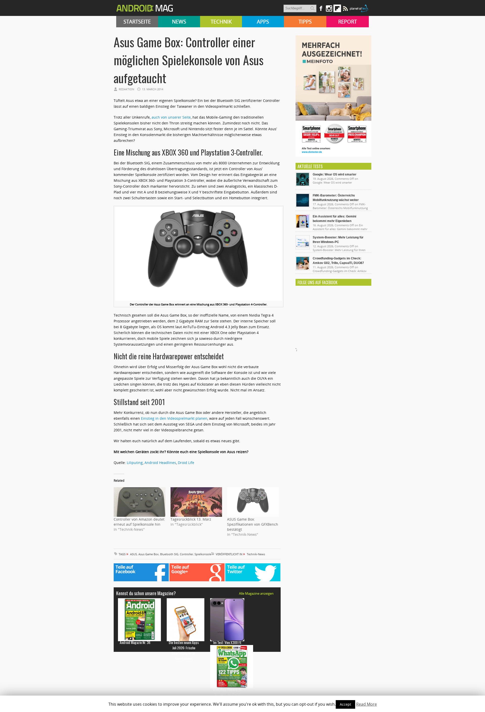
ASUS (133, 554)
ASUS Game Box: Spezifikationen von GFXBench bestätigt (252, 524)
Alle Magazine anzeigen (256, 593)
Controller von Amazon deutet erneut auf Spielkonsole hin (139, 522)
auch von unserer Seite (171, 117)
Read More (366, 704)
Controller (186, 554)
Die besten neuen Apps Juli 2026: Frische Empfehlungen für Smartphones (184, 650)
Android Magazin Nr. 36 (135, 642)
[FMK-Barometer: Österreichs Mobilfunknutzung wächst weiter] (303, 206)
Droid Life (186, 462)
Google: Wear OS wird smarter (334, 174)
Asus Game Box (148, 554)
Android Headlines (160, 462)
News (179, 21)
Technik (221, 21)
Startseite (137, 21)
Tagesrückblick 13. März (191, 519)
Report (347, 21)
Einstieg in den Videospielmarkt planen (174, 418)
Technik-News (256, 554)
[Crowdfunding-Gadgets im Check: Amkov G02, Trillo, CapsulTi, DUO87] (303, 269)
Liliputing (135, 462)
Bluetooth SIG (169, 554)
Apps (263, 21)
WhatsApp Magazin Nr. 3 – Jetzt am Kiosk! (227, 691)
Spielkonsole (203, 554)
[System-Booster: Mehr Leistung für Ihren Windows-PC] (303, 248)
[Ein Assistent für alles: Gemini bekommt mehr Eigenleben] (303, 227)
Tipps (305, 21)
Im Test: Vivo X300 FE (227, 642)
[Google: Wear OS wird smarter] (303, 185)
